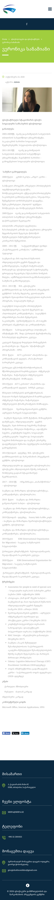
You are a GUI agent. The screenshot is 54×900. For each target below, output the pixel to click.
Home (4, 39)
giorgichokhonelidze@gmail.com (22, 870)
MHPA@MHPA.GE (16, 812)
